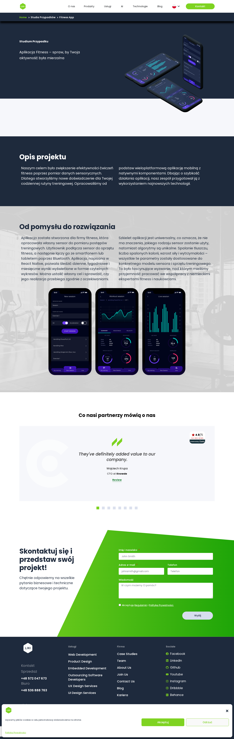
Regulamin (140, 605)
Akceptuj (163, 722)
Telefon (172, 565)
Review (117, 480)
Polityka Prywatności (15, 732)
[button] (227, 711)
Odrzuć (207, 722)
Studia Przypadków (43, 17)
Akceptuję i (148, 605)
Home (23, 17)
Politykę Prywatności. (161, 605)
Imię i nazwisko (128, 550)
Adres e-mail (127, 565)
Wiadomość (126, 580)
